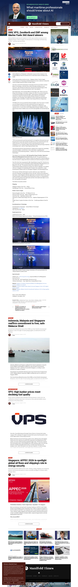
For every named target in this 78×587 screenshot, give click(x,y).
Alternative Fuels (38, 27)
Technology (46, 27)
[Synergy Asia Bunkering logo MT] (55, 78)
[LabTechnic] (59, 111)
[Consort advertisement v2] (59, 43)
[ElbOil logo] (55, 87)
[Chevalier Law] (55, 60)
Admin (14, 44)
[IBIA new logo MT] (64, 69)
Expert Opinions (54, 27)
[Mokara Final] (64, 78)
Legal (27, 27)
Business (22, 27)
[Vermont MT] (64, 60)
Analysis (31, 27)
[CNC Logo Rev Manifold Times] (55, 96)
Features (44, 300)
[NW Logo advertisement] (64, 87)
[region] (13, 573)
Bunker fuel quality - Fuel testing (27, 300)
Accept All (19, 582)
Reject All (8, 582)
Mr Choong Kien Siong (24, 276)
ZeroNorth (21, 208)
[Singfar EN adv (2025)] (59, 52)
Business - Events (38, 300)
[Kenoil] (64, 96)
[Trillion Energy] (55, 69)
